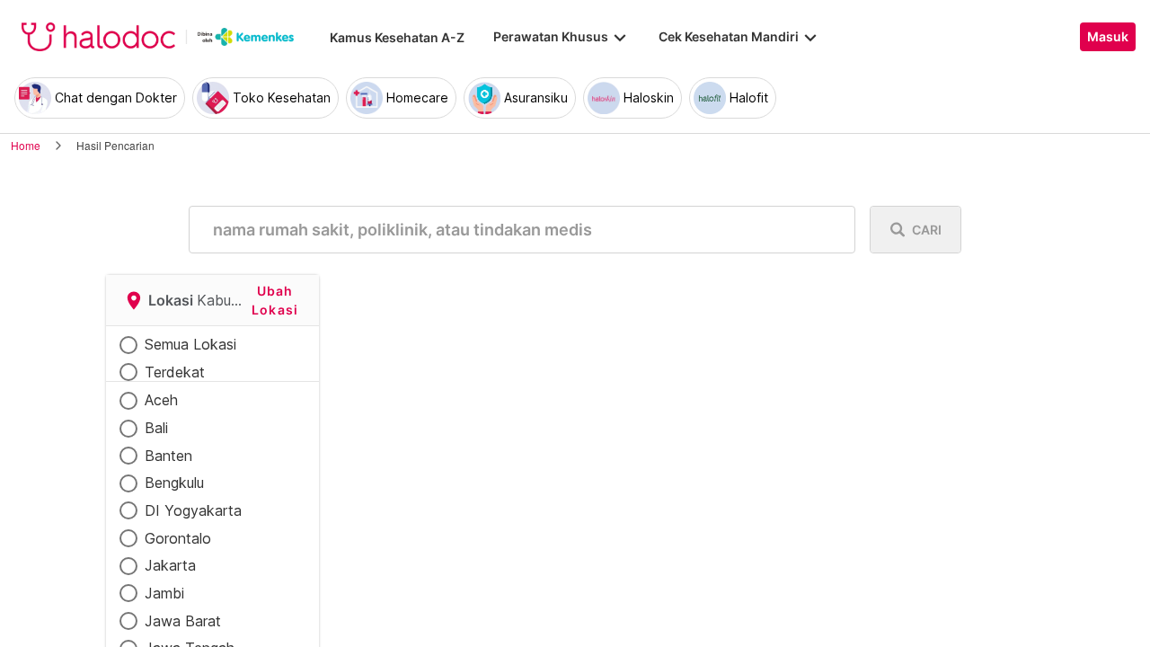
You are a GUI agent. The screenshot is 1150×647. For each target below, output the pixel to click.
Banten (168, 456)
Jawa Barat (183, 621)
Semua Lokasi (190, 344)
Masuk (1107, 37)
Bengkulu (174, 482)
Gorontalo (178, 538)
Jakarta (170, 565)
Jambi (164, 593)
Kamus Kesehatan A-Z (397, 37)
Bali (156, 428)
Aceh (161, 400)
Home (25, 145)
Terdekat (175, 372)
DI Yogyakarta (193, 510)
